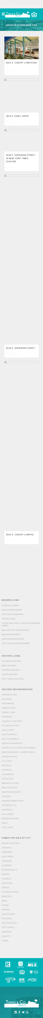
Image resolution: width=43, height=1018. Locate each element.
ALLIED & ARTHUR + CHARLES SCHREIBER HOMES (21, 624)
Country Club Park (12, 721)
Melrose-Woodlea (11, 792)
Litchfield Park (10, 892)
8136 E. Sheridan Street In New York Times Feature (20, 158)
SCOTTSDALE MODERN (12, 614)
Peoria (5, 905)
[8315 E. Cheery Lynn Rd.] (21, 446)
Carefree (7, 852)
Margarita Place (10, 783)
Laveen (5, 888)
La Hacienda (8, 774)
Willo (4, 823)
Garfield (6, 765)
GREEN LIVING (8, 619)
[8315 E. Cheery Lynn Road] (21, 48)
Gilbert (6, 874)
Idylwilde (7, 770)
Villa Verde (8, 814)
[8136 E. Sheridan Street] (21, 259)
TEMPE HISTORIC (10, 674)
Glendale (7, 879)
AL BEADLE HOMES (10, 605)
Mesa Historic (9, 666)
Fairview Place (9, 757)
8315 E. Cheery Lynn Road (21, 63)
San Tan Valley (9, 923)
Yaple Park (7, 827)
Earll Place (8, 730)
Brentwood (8, 703)
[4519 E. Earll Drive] (21, 96)
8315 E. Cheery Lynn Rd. (20, 535)
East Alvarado (9, 734)
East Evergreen (10, 739)
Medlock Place (9, 788)
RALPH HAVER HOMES (12, 610)
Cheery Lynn (8, 712)
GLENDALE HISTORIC (11, 661)
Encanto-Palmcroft (12, 743)
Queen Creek (8, 914)
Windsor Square (10, 819)
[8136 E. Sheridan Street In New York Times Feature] (21, 140)
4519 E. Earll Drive (17, 116)
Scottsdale (8, 927)
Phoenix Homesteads (13, 801)
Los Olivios (7, 779)
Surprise (6, 932)
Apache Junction (10, 843)
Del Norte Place (10, 726)
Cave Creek (8, 857)
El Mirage (7, 865)
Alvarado (7, 699)
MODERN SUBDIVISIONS (13, 639)
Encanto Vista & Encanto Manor (18, 748)
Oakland (6, 796)
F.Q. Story (7, 761)
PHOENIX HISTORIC (10, 670)
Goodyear (7, 883)
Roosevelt (7, 810)
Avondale (7, 848)
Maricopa (6, 896)
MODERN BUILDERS (11, 635)
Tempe (5, 941)
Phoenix (6, 910)
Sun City (6, 936)
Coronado (7, 717)
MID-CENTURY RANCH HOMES (15, 630)
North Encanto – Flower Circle (18, 752)
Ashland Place (9, 695)
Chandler (7, 861)
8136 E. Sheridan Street (20, 348)
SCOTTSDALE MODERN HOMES (16, 643)
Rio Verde (7, 919)
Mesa (4, 901)
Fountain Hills (9, 870)
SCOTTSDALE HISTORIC (13, 679)
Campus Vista (9, 708)
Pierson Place (9, 805)
